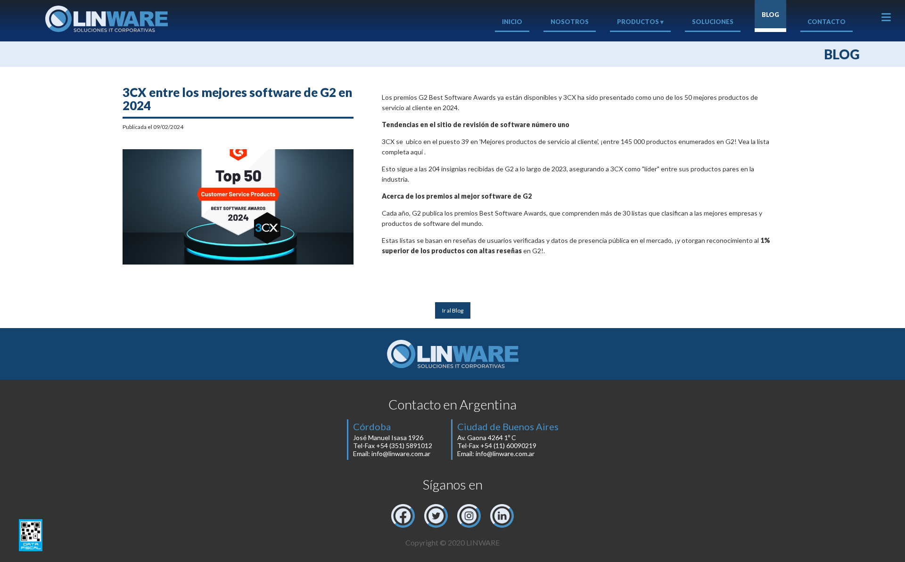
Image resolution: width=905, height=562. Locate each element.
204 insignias (447, 169)
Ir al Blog (452, 310)
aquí (417, 152)
